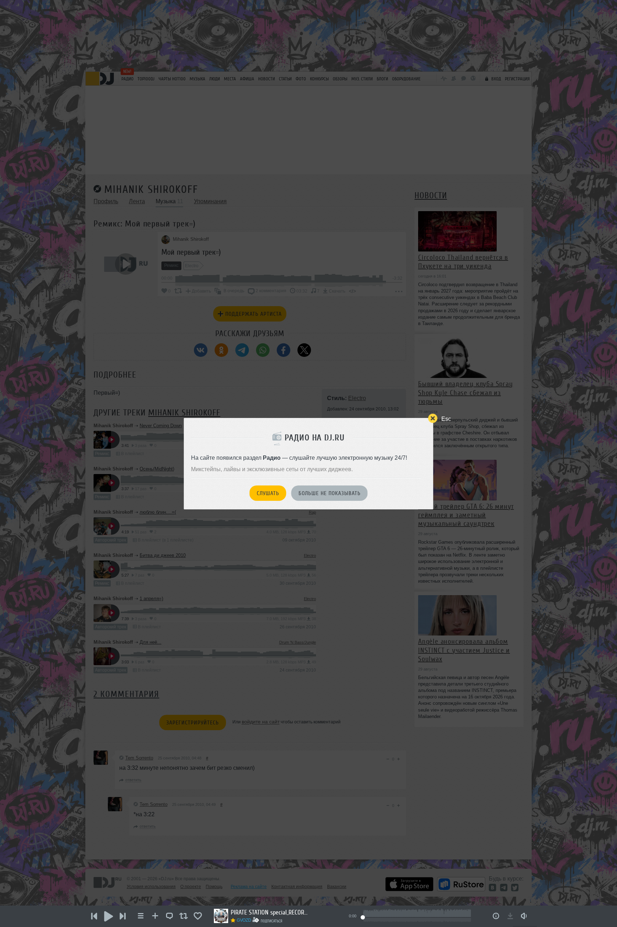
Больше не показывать (330, 493)
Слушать (268, 493)
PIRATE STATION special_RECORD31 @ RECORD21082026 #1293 (270, 912)
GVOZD (244, 920)
